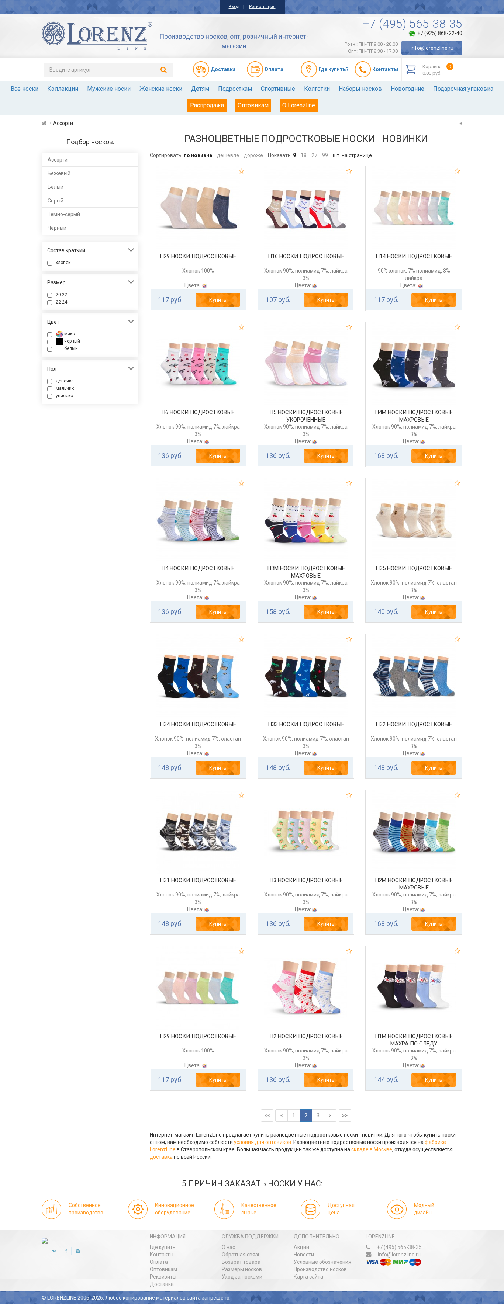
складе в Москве (371, 1149)
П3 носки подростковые (306, 880)
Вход (234, 6)
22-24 (61, 302)
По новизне (198, 155)
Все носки (24, 88)
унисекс (64, 395)
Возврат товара (241, 1262)
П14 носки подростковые (414, 256)
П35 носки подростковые (414, 568)
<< (267, 1116)
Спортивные (278, 88)
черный (71, 341)
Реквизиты (163, 1277)
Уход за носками (242, 1277)
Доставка (162, 1284)
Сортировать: (166, 155)
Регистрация (262, 6)
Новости (304, 1255)
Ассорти (58, 160)
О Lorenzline (298, 105)
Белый (55, 187)
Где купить (163, 1247)
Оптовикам (253, 105)
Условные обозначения (322, 1262)
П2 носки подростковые (306, 1036)
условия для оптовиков (262, 1142)
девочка (65, 381)
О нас (228, 1247)
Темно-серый (64, 214)
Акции (301, 1247)
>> (345, 1116)
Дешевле (228, 155)
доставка (161, 1157)
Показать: (280, 155)
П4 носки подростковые (198, 568)
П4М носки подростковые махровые (414, 416)
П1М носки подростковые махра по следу (414, 1040)
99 (325, 155)
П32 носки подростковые (414, 724)
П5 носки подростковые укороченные (306, 416)
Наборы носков (360, 88)
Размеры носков (242, 1269)
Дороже (253, 155)
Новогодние (407, 88)
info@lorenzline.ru (432, 48)
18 (304, 155)
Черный (57, 228)
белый (70, 348)
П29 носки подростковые (198, 256)
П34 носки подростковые (198, 724)
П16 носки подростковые (306, 256)
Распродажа (207, 105)
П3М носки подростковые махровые (306, 572)
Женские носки (160, 88)
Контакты (161, 1255)
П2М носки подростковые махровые (414, 884)
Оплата (159, 1262)
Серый (55, 201)
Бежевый (59, 173)
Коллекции (62, 88)
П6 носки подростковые (198, 412)
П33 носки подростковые (306, 724)
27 (314, 155)
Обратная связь (241, 1255)
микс (69, 333)
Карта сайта (308, 1277)
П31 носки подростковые (198, 880)
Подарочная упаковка (463, 88)
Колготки (317, 88)
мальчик (65, 388)
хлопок (63, 262)
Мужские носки (109, 88)
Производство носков (320, 1269)
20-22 (61, 294)
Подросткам (235, 88)
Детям (200, 88)
